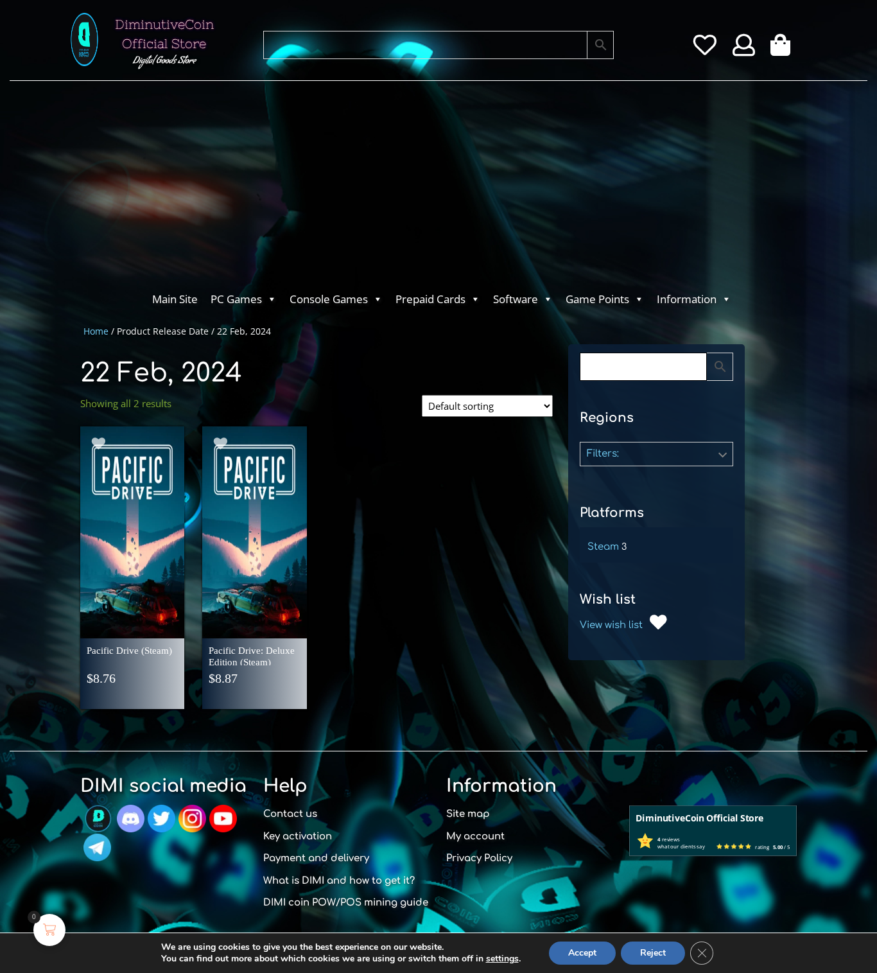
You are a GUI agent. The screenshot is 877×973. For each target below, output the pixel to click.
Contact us (290, 814)
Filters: (603, 453)
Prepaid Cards (430, 299)
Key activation (297, 836)
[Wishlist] (704, 49)
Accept (582, 953)
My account (475, 836)
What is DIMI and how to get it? (339, 880)
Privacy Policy (479, 858)
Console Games (329, 299)
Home (96, 331)
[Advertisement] (387, 190)
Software (515, 299)
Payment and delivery (316, 858)
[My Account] (744, 49)
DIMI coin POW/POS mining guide (345, 902)
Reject (653, 953)
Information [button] (686, 299)
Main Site (175, 299)
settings (502, 959)
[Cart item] (783, 49)
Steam (603, 546)
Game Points (597, 299)
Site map (468, 814)
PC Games (236, 299)
